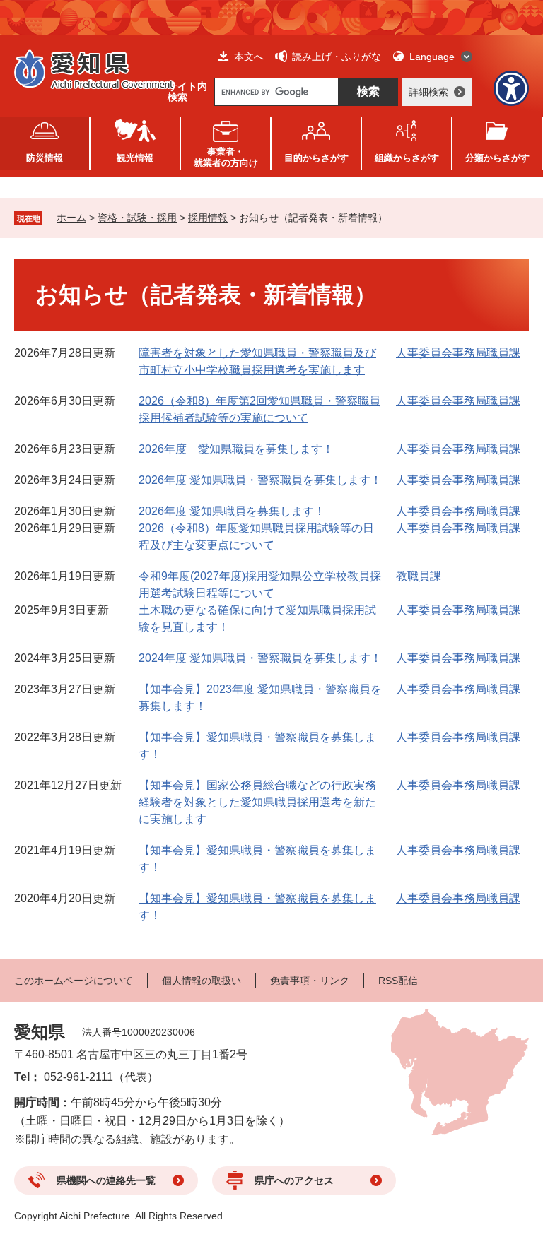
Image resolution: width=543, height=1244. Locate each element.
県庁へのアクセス (294, 1180)
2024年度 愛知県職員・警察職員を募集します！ (260, 658)
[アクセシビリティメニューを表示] (511, 88)
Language (432, 56)
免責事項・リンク (309, 980)
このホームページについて (73, 980)
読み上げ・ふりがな (336, 56)
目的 (316, 158)
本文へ (249, 56)
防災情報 (44, 158)
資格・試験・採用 (137, 217)
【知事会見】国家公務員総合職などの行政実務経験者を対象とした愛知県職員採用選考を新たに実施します (257, 802)
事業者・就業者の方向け (226, 157)
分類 (497, 158)
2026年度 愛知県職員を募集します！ (236, 449)
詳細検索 (428, 91)
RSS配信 (398, 980)
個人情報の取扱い (201, 980)
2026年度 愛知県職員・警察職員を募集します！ (260, 480)
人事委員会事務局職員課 (458, 353)
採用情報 (208, 217)
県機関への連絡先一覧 (106, 1180)
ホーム (71, 217)
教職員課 (418, 576)
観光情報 (135, 158)
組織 (407, 158)
